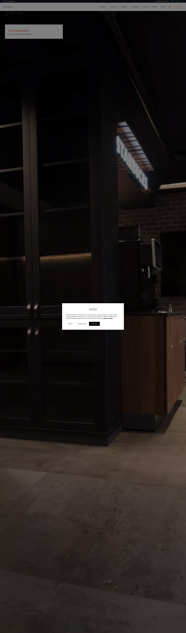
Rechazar (70, 323)
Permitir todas (94, 323)
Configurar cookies (82, 323)
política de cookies (108, 318)
